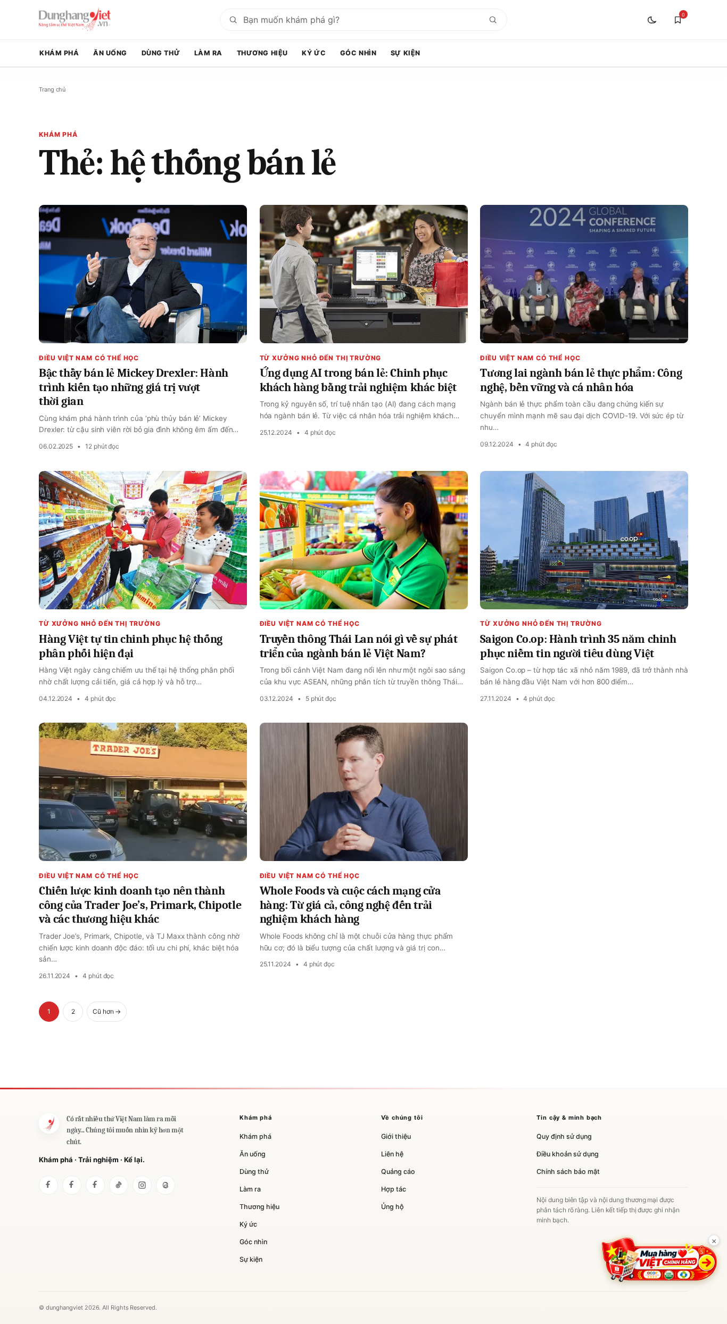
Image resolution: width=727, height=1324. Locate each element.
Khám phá (59, 53)
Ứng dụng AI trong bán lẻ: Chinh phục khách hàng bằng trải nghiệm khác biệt (358, 380)
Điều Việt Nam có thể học (89, 358)
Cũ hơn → (107, 1011)
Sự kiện (405, 53)
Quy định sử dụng (564, 1136)
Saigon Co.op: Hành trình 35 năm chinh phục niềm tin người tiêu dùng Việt (578, 646)
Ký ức (314, 53)
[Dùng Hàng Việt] (48, 1185)
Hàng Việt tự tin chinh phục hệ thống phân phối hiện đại (130, 646)
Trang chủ (52, 89)
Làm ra (208, 53)
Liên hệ (392, 1154)
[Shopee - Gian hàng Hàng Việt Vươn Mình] (659, 1259)
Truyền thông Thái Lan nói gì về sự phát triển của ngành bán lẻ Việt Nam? (359, 646)
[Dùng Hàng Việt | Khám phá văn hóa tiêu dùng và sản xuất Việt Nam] (49, 1123)
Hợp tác (393, 1189)
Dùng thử (161, 53)
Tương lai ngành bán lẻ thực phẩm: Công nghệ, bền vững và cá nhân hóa (581, 380)
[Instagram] (142, 1185)
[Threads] (165, 1185)
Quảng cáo (398, 1172)
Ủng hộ (392, 1207)
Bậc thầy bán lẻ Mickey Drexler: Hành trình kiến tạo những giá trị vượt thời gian (133, 387)
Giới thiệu (396, 1136)
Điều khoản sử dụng (567, 1154)
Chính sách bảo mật (568, 1172)
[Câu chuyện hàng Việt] (95, 1185)
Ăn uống (110, 53)
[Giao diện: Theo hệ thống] (653, 19)
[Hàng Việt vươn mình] (71, 1185)
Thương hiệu (262, 53)
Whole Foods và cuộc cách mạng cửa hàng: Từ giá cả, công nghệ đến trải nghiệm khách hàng (350, 905)
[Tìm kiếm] (492, 19)
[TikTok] (118, 1185)
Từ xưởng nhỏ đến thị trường (321, 358)
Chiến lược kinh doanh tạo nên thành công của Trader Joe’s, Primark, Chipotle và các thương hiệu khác (140, 905)
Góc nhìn (358, 53)
